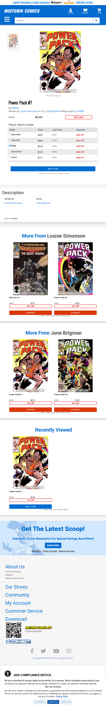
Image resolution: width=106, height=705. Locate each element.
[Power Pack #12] (75, 365)
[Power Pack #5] (75, 268)
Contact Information (13, 572)
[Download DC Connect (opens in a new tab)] (54, 641)
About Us (15, 566)
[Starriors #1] (30, 268)
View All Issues (53, 95)
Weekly (36, 551)
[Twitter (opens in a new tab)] (43, 652)
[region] (10, 272)
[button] (70, 11)
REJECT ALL (66, 702)
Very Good (16, 151)
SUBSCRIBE (53, 545)
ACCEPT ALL (53, 702)
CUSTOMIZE (39, 702)
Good (14, 157)
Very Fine (15, 140)
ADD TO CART (53, 169)
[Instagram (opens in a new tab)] (69, 652)
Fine (13, 145)
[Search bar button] (96, 20)
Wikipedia (9, 575)
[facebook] (32, 652)
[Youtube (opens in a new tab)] (56, 652)
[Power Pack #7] (30, 365)
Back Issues (67, 551)
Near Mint (16, 134)
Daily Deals (50, 551)
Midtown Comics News (14, 578)
